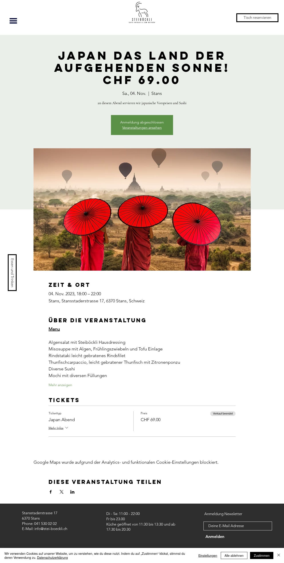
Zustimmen (262, 555)
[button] (13, 20)
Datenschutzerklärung (52, 557)
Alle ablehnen (234, 555)
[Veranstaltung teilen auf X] (61, 492)
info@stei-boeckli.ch (50, 528)
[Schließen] (278, 555)
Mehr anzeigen (60, 385)
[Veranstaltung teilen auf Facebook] (51, 492)
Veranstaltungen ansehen (142, 127)
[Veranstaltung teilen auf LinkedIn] (72, 492)
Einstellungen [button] (207, 555)
